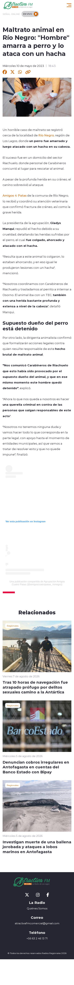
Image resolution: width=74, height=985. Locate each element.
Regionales (12, 625)
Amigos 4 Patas (15, 195)
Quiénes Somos (37, 908)
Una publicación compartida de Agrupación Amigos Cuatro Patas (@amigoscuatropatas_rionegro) (37, 583)
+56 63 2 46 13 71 (37, 938)
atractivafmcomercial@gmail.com (37, 923)
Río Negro (46, 135)
